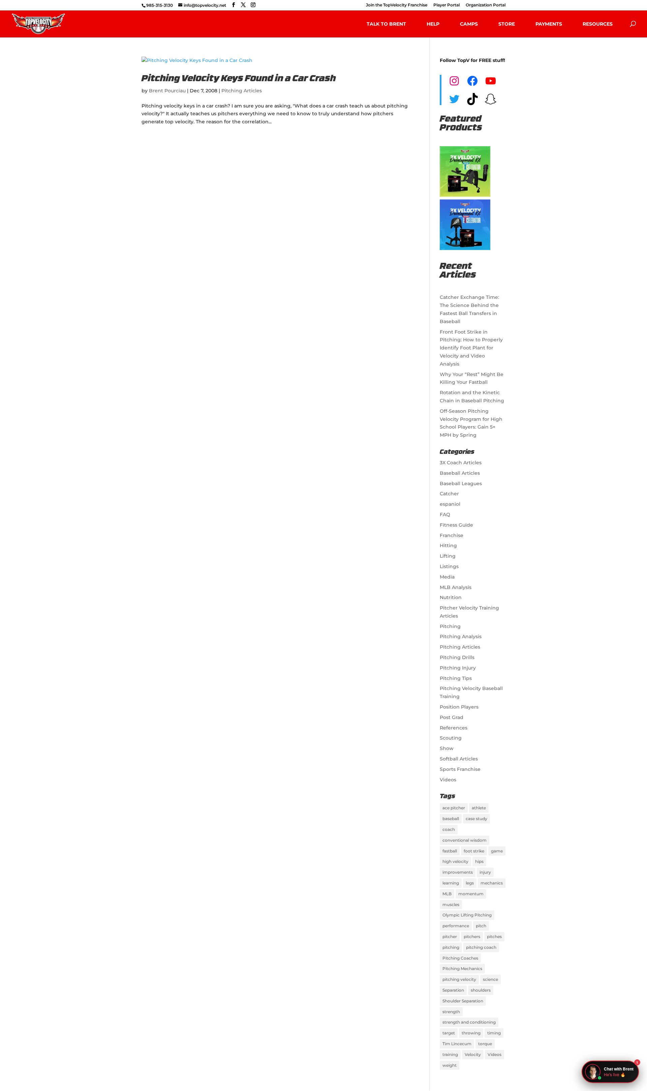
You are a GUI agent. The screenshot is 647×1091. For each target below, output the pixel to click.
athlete (479, 807)
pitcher (449, 936)
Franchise (451, 535)
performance (455, 925)
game (497, 850)
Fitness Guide (456, 525)
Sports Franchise (460, 769)
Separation (453, 990)
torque (485, 1043)
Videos (448, 780)
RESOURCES (598, 24)
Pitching (450, 626)
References (453, 728)
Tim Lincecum (456, 1043)
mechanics (492, 882)
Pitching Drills (457, 657)
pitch (481, 925)
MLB (447, 893)
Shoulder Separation (462, 1000)
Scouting (451, 738)
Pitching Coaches (460, 958)
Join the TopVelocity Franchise (396, 5)
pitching (450, 947)
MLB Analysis (455, 587)
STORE (506, 24)
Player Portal (446, 5)
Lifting (448, 556)
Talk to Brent (386, 24)
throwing (471, 1032)
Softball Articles (459, 759)
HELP (433, 24)
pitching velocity (459, 979)
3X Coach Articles (461, 463)
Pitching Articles (241, 91)
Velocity (473, 1054)
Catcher (449, 494)
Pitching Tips (456, 678)
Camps (469, 24)
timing (494, 1032)
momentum (471, 893)
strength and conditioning (469, 1022)
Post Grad (451, 717)
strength (451, 1011)
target (448, 1032)
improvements (457, 872)
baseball (450, 818)
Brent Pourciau (167, 91)
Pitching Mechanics (462, 968)
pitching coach (481, 947)
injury (485, 872)
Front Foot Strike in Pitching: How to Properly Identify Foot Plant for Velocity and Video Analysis (471, 348)
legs (470, 882)
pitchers (472, 936)
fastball (449, 850)
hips (479, 861)
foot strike (474, 850)
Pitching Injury (458, 668)
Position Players (459, 707)
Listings (449, 566)
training (450, 1054)
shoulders (481, 990)
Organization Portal (485, 5)
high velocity (455, 861)
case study (476, 818)
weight (449, 1065)
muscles (450, 904)
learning (450, 882)
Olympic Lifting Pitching (467, 914)
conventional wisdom (464, 840)
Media (447, 577)
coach (448, 829)
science (490, 979)
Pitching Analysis (461, 636)
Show (447, 748)
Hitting (448, 545)
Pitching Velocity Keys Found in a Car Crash (239, 79)
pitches (494, 936)
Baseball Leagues (461, 483)
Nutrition (451, 597)
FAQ (445, 514)
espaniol (450, 504)
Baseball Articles (460, 473)
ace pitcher (453, 807)
